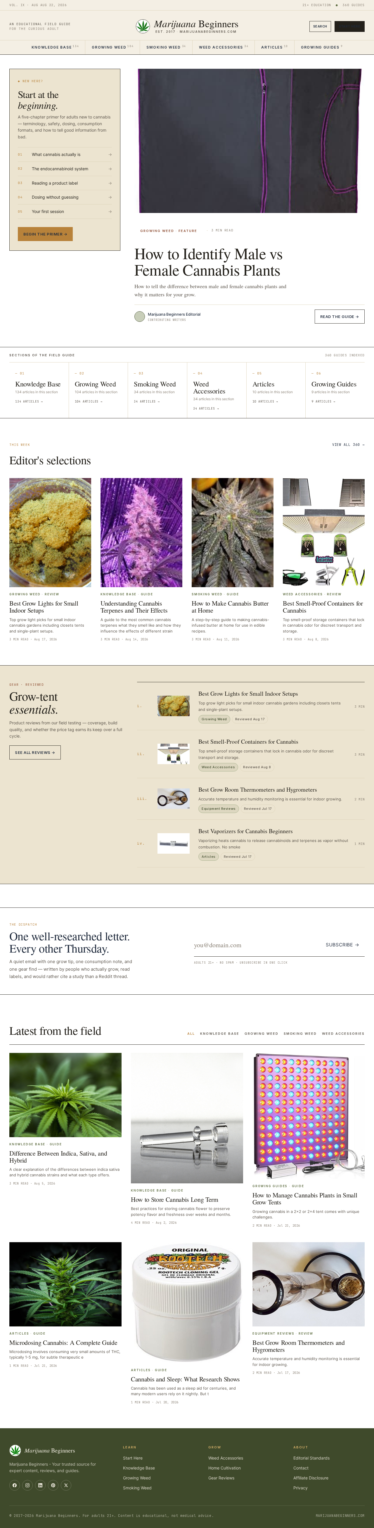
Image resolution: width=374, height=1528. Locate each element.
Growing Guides (321, 46)
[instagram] (27, 1485)
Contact (301, 1467)
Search (320, 26)
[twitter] (66, 1485)
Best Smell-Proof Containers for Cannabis (248, 741)
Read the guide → (339, 316)
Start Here (349, 26)
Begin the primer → (45, 234)
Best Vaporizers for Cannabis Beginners (245, 831)
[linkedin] (40, 1485)
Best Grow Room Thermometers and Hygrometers (257, 789)
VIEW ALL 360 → (348, 444)
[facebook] (14, 1485)
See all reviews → (35, 752)
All (191, 1034)
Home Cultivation (224, 1467)
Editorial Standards (311, 1457)
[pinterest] (53, 1485)
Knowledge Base (55, 46)
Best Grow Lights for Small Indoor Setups (248, 693)
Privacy (300, 1487)
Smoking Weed (166, 46)
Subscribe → (342, 945)
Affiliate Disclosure (310, 1477)
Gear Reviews (221, 1477)
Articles (274, 46)
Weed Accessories (223, 46)
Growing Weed (112, 46)
